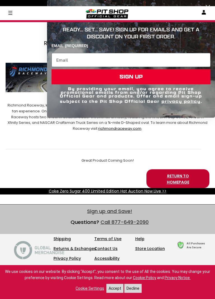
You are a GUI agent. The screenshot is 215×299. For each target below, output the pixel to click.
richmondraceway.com (119, 128)
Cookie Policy (144, 277)
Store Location (150, 248)
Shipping (62, 239)
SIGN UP (131, 76)
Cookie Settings (90, 288)
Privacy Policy (67, 258)
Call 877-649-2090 (125, 222)
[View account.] (204, 13)
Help (139, 239)
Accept (115, 288)
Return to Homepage (178, 179)
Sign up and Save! (109, 211)
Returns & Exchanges (74, 248)
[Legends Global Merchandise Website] (39, 258)
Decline (133, 288)
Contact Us (106, 248)
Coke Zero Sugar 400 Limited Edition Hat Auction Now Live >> (108, 191)
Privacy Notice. (178, 277)
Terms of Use (107, 239)
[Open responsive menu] (10, 12)
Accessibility (107, 258)
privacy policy (181, 101)
